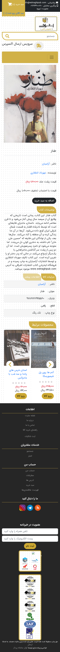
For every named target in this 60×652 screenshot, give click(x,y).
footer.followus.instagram (22, 508)
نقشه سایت (30, 415)
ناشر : (53, 164)
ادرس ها (30, 480)
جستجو (30, 451)
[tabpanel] (30, 299)
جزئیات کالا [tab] (49, 277)
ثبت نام (30, 546)
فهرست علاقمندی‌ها (30, 490)
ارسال (30, 644)
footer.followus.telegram (30, 508)
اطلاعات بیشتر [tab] (32, 277)
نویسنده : (51, 173)
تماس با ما (30, 425)
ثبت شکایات (30, 436)
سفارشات (30, 475)
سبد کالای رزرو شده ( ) (13, 13)
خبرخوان (38, 508)
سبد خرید (30, 485)
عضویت (45, 8)
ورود (38, 8)
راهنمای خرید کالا (30, 430)
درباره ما (30, 420)
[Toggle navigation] (51, 57)
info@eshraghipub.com (35, 2)
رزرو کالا (21, 396)
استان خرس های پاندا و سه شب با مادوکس (17, 374)
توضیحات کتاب (46, 210)
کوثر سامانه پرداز (20, 647)
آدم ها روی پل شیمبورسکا (46, 374)
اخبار (30, 456)
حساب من (30, 470)
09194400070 (36, 5)
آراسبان (46, 164)
